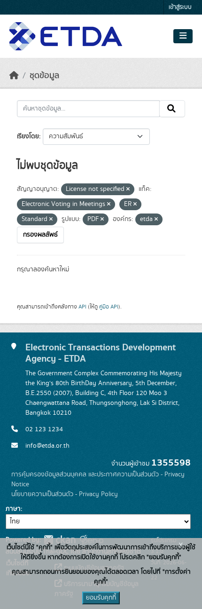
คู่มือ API (108, 306)
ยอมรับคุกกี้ (101, 597)
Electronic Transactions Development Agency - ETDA (100, 353)
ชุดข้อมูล (44, 76)
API (82, 306)
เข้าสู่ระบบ (180, 7)
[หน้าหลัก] (14, 76)
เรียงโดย (28, 136)
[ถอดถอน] (128, 189)
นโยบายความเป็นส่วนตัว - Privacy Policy (64, 494)
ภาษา (13, 509)
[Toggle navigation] (183, 36)
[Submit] (172, 108)
